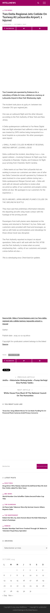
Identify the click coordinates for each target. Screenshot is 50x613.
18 (37, 581)
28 (11, 591)
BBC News (8, 494)
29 (17, 591)
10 (30, 575)
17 (30, 581)
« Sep (4, 595)
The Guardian (10, 504)
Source (5, 344)
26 (43, 586)
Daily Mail (8, 483)
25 (37, 586)
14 (11, 581)
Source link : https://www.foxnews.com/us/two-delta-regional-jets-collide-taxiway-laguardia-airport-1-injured (24, 321)
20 (5, 586)
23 (24, 586)
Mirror (7, 526)
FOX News (8, 10)
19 (43, 581)
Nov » (10, 595)
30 (24, 591)
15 (17, 581)
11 (37, 575)
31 (30, 591)
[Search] (38, 3)
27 (4, 591)
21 (11, 586)
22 (17, 586)
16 (24, 581)
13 (4, 581)
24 (30, 586)
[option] (25, 411)
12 (43, 575)
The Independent (11, 515)
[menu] (44, 2)
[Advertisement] (25, 64)
